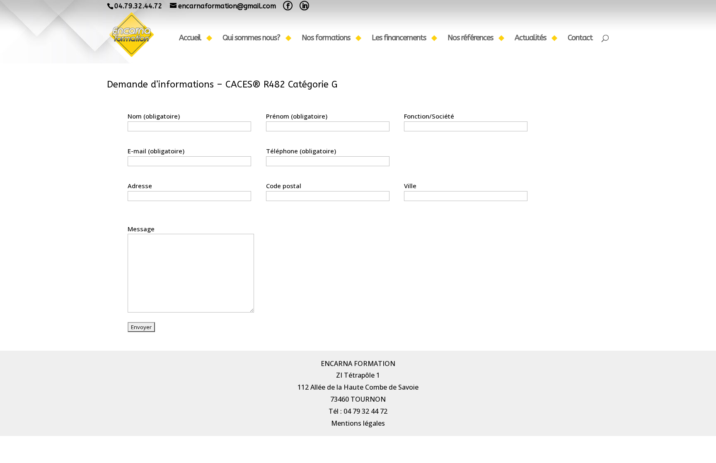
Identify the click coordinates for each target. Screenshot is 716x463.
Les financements (399, 38)
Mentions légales (358, 423)
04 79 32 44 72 (365, 411)
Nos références (470, 38)
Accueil (190, 38)
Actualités (530, 38)
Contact (580, 38)
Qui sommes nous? (251, 38)
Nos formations (326, 38)
